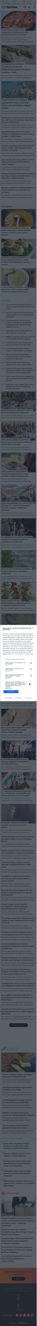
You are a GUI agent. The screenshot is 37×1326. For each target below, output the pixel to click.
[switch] (30, 663)
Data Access (18, 698)
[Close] (33, 628)
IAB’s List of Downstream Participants (20, 654)
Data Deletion (8, 698)
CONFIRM (11, 691)
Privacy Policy (28, 698)
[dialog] (18, 663)
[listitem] (18, 659)
